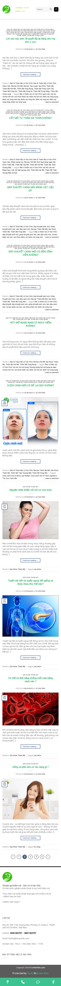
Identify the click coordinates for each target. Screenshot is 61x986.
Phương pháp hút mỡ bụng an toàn (43, 367)
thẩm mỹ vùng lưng (18, 102)
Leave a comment (52, 102)
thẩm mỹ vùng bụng (50, 97)
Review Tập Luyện (34, 31)
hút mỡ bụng (24, 367)
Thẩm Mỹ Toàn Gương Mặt (30, 115)
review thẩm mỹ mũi (14, 307)
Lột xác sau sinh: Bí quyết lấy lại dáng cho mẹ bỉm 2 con (30, 40)
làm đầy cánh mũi (44, 235)
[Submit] (51, 9)
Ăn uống (37, 847)
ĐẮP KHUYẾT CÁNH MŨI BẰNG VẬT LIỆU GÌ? (30, 189)
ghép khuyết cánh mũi (27, 235)
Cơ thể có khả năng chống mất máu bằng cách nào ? (30, 680)
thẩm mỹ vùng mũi (35, 237)
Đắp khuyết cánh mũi (40, 181)
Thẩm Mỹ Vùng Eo (38, 34)
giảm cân (46, 94)
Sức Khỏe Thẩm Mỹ (46, 86)
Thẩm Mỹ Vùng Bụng (33, 32)
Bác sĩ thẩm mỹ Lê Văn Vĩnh (31, 94)
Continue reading (30, 74)
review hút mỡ (8, 97)
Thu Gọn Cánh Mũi (9, 478)
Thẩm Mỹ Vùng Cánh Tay (44, 89)
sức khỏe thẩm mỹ (21, 97)
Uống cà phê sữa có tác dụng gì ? (30, 767)
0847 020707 (30, 933)
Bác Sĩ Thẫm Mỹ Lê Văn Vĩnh (18, 29)
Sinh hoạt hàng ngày (44, 162)
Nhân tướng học (21, 112)
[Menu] (56, 9)
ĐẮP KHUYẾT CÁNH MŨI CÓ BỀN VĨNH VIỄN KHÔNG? (30, 253)
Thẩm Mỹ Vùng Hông (41, 91)
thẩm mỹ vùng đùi (28, 99)
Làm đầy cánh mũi (29, 182)
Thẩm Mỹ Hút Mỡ (16, 32)
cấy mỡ (45, 167)
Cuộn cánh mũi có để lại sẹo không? (16, 476)
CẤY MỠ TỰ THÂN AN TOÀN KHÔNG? (30, 118)
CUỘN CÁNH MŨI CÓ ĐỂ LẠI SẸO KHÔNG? (30, 385)
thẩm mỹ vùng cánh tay (11, 99)
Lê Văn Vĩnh (40, 49)
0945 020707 (16, 933)
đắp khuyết (6, 304)
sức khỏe (37, 569)
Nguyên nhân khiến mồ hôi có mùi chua (30, 489)
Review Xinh (42, 973)
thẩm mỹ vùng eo (42, 99)
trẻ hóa (14, 173)
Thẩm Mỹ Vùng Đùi (23, 34)
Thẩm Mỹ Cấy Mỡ (33, 113)
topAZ (30, 973)
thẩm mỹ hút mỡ (35, 97)
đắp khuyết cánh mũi (10, 235)
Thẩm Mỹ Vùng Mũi (39, 184)
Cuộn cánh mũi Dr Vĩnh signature (44, 476)
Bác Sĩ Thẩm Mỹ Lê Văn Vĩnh (42, 29)
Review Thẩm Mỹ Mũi (45, 182)
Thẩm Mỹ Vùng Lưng (35, 35)
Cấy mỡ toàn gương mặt (20, 170)
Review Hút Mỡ (20, 31)
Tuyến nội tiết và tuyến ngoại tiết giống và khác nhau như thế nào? (30, 582)
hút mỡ (53, 94)
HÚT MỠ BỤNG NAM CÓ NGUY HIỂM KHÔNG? (30, 324)
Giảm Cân (10, 31)
